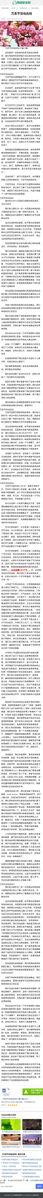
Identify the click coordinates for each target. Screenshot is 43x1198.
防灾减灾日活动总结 (10, 1173)
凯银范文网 (17, 1195)
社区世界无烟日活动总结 (31, 1159)
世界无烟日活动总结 (10, 1159)
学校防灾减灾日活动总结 (11, 1170)
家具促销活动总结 (29, 1173)
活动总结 (35, 8)
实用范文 (23, 8)
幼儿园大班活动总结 (14, 1180)
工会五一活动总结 (9, 1166)
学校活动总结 (7, 1177)
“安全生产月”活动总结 (10, 1163)
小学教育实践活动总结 (31, 1177)
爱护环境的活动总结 (30, 1163)
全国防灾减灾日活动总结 (31, 1170)
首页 (13, 8)
